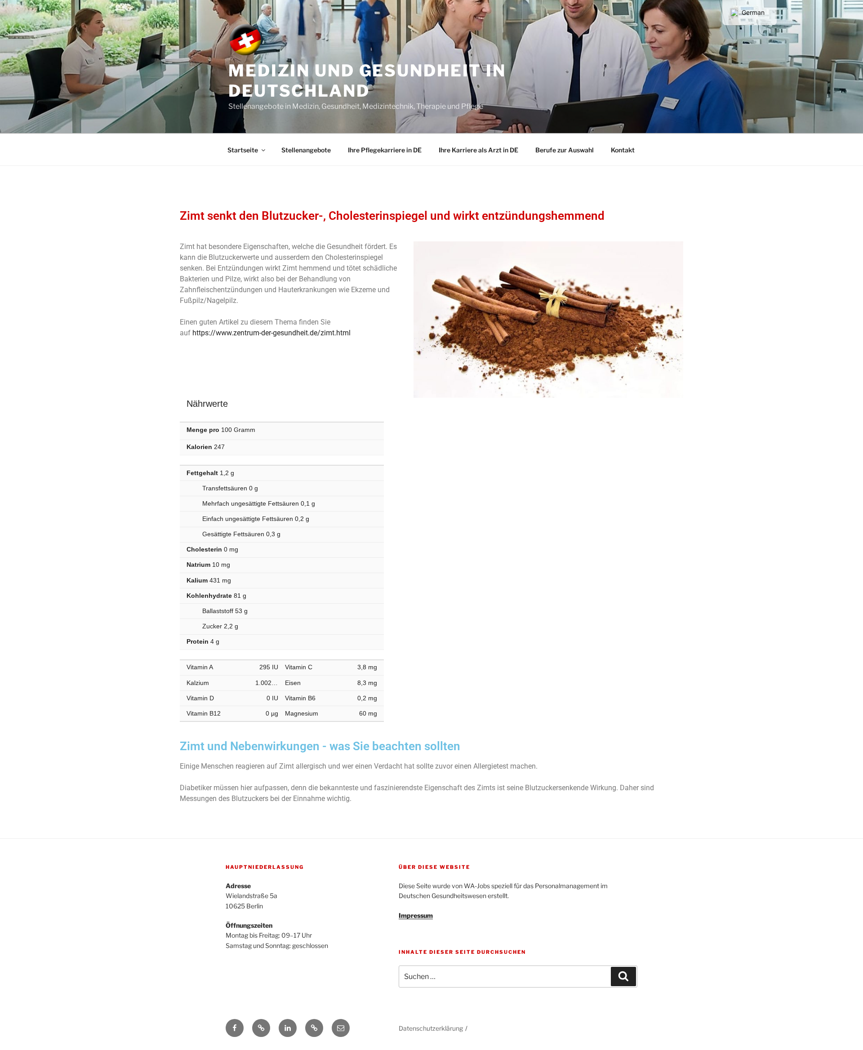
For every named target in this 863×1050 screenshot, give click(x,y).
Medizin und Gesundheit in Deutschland (367, 81)
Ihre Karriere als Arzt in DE (478, 150)
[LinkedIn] (288, 1028)
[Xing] (261, 1028)
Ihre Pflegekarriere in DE (385, 150)
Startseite (242, 150)
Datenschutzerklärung (431, 1028)
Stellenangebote (306, 150)
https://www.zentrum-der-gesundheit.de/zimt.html (271, 333)
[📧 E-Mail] (341, 1028)
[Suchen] (623, 976)
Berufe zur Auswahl (564, 150)
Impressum (416, 915)
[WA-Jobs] (314, 1028)
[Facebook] (235, 1028)
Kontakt (623, 150)
